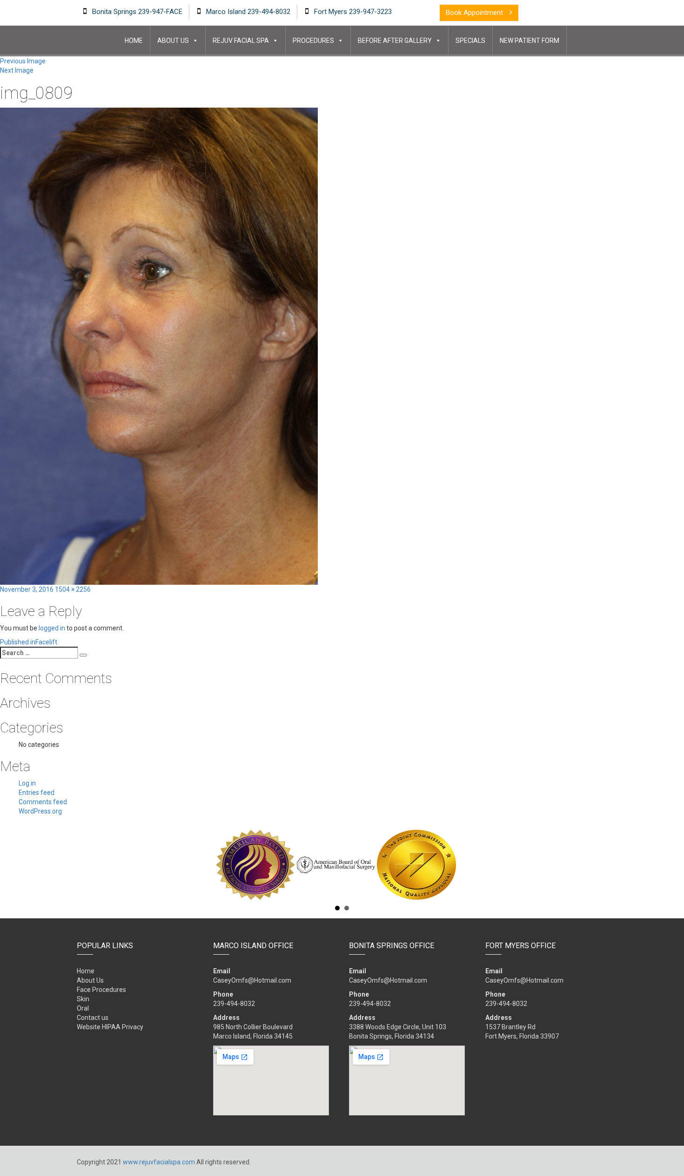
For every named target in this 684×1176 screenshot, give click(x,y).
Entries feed (36, 792)
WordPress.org (40, 811)
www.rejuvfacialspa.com (159, 1162)
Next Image (17, 70)
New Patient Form (529, 40)
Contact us (92, 1017)
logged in (52, 628)
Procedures (313, 40)
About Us (173, 40)
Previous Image (23, 61)
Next (602, 864)
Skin (83, 999)
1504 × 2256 (73, 589)
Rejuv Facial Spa (241, 40)
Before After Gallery (395, 40)
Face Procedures (101, 989)
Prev (81, 864)
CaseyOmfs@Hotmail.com (252, 980)
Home (134, 40)
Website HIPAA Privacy (110, 1027)
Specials (470, 40)
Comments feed (43, 802)
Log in (27, 783)
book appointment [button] (475, 12)
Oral (83, 1008)
